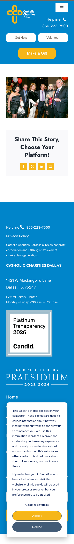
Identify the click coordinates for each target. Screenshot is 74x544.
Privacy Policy (17, 236)
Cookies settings (37, 504)
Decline (37, 526)
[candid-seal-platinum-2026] (29, 312)
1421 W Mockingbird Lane (28, 280)
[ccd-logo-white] (21, 5)
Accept (37, 515)
